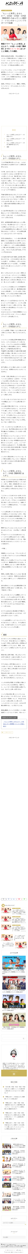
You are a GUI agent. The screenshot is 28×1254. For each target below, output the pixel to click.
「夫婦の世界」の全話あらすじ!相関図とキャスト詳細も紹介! (13, 1009)
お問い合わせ (18, 1250)
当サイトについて (10, 1250)
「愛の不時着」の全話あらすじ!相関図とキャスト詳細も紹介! (13, 1027)
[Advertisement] (14, 108)
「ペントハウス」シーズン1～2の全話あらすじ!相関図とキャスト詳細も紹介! (13, 991)
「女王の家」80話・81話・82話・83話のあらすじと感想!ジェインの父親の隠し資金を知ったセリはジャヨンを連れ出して (15, 1089)
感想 (8, 147)
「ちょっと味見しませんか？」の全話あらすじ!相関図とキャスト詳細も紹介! (13, 724)
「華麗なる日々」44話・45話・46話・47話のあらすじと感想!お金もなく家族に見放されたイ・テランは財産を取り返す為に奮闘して (15, 1116)
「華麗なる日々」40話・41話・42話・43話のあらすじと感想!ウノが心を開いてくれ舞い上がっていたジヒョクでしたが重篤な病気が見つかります (15, 1126)
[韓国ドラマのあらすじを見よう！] (14, 5)
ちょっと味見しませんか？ (6, 10)
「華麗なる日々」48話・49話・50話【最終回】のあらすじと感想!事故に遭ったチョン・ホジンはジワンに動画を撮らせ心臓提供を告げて (15, 1106)
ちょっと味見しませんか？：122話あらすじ (16, 135)
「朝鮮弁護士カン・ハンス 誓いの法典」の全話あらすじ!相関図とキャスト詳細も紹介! (13, 972)
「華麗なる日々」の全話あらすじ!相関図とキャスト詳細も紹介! (15, 1097)
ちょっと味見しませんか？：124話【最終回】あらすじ (16, 143)
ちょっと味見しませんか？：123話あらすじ (16, 139)
